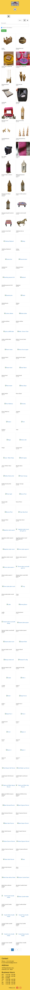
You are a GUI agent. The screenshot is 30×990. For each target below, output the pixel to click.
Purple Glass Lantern (7, 174)
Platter (17, 303)
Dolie (3, 48)
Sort (20, 20)
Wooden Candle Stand (21, 885)
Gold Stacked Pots (20, 138)
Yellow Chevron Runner (7, 849)
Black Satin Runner (6, 831)
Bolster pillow (19, 321)
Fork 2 (17, 721)
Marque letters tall (6, 667)
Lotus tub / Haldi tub (7, 66)
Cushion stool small (21, 213)
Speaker (18, 102)
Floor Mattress (5, 411)
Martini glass (19, 465)
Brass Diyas (19, 393)
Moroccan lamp (20, 120)
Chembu (18, 411)
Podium (3, 429)
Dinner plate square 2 (21, 557)
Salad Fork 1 (5, 721)
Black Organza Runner (21, 813)
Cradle (3, 685)
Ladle (3, 612)
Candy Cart (4, 267)
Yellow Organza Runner (22, 849)
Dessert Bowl (19, 649)
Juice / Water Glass (6, 465)
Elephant (18, 285)
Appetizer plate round (7, 557)
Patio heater (5, 393)
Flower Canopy (19, 483)
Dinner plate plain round (8, 594)
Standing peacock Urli (7, 285)
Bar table (4, 156)
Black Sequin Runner (21, 831)
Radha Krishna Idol (6, 483)
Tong (17, 594)
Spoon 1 (18, 757)
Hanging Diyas (5, 84)
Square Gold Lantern (21, 193)
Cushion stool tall (6, 231)
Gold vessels (19, 84)
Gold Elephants (5, 138)
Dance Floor (19, 501)
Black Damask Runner (7, 813)
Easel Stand (19, 375)
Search (4, 30)
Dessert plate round (7, 649)
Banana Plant (5, 519)
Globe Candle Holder (21, 904)
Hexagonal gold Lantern (8, 213)
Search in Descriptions (7, 27)
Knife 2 (17, 685)
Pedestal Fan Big (20, 667)
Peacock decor (19, 267)
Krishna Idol (19, 447)
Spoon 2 (4, 757)
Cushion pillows (5, 321)
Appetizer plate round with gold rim (21, 538)
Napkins (18, 156)
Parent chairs (5, 357)
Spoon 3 (18, 739)
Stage (3, 447)
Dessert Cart (5, 120)
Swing (17, 249)
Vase (17, 867)
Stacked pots (5, 303)
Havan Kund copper (21, 357)
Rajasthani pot (19, 48)
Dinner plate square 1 (7, 575)
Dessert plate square (21, 630)
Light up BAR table (6, 339)
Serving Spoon (19, 612)
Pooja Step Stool (20, 519)
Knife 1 (3, 703)
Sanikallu (4, 102)
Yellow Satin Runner (7, 867)
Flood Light (4, 501)
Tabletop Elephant (6, 249)
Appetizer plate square (7, 537)
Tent (17, 429)
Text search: (3, 23)
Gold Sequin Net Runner (8, 775)
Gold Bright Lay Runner (22, 775)
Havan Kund (4, 375)
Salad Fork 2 (19, 703)
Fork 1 (3, 739)
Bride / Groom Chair (21, 339)
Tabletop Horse (20, 231)
